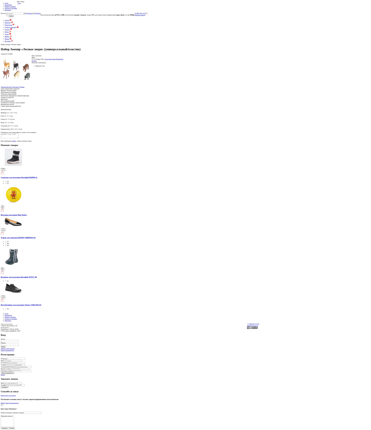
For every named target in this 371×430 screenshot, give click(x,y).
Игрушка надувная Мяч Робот (14, 215)
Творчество (8, 25)
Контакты (8, 10)
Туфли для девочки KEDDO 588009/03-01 (18, 238)
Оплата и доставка (11, 8)
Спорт (7, 34)
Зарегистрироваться (7, 350)
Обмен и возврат (10, 6)
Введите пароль (6, 369)
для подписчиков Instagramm (53, 59)
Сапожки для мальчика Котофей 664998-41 (19, 177)
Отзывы (21, 87)
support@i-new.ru (252, 326)
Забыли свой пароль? (8, 349)
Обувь (7, 32)
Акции (7, 20)
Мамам (7, 39)
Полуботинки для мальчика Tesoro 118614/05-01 (21, 305)
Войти (3, 375)
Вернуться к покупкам (8, 395)
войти (14, 141)
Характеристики (6, 87)
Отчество (4, 363)
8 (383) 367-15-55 (140, 13)
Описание (15, 87)
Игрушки (8, 41)
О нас (6, 3)
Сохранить (5, 428)
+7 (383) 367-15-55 (253, 324)
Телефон (4, 365)
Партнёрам (8, 5)
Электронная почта (7, 367)
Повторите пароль (7, 371)
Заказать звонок (140, 15)
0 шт (19, 3)
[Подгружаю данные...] (7, 416)
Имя (2, 361)
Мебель (7, 36)
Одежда (7, 29)
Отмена (12, 428)
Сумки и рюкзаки (10, 27)
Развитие (8, 22)
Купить (34, 61)
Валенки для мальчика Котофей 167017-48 (19, 277)
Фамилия (4, 359)
